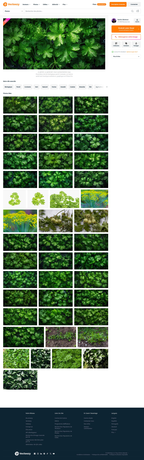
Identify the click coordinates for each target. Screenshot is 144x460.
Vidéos (45, 4)
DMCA (57, 421)
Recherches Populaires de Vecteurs (63, 427)
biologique (8, 87)
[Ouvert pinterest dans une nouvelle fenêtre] (44, 453)
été (90, 87)
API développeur (31, 432)
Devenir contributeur (88, 427)
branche (82, 87)
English (113, 418)
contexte (28, 87)
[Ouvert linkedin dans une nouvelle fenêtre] (41, 453)
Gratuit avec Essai (126, 29)
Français (114, 430)
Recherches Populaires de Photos (63, 432)
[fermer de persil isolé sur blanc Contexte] (14, 199)
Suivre (137, 22)
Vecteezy (28, 421)
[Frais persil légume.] (95, 358)
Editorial (55, 4)
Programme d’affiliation (62, 424)
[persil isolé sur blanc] (64, 199)
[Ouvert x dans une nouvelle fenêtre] (50, 453)
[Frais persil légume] (40, 358)
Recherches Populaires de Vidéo (63, 436)
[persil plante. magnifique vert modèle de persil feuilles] (67, 358)
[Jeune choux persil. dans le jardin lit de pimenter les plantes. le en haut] (61, 337)
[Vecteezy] (11, 4)
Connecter (134, 4)
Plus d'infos (116, 56)
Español (114, 421)
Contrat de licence (61, 418)
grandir (63, 87)
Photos (35, 4)
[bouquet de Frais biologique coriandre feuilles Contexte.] (16, 358)
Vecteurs (26, 4)
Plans (94, 4)
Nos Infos (87, 424)
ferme (54, 87)
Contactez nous (89, 421)
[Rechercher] (132, 11)
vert (36, 87)
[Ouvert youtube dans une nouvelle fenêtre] (54, 453)
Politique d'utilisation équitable (118, 454)
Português (114, 424)
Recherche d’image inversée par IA (35, 436)
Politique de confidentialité (100, 454)
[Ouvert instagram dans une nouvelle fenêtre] (38, 453)
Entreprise (29, 427)
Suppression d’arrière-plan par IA (34, 440)
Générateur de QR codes (34, 444)
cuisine (72, 87)
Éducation (29, 430)
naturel (45, 87)
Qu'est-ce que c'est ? (132, 52)
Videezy (28, 424)
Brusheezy (29, 418)
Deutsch (114, 427)
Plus (64, 4)
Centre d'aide (88, 418)
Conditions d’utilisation (83, 454)
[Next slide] (105, 86)
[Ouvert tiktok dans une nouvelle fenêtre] (47, 453)
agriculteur (100, 87)
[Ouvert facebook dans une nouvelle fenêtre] (35, 453)
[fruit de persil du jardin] (56, 221)
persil (18, 87)
